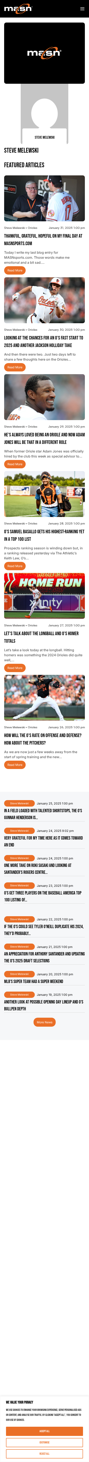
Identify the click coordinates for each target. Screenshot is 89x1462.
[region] (44, 1429)
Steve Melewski (19, 803)
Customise (44, 1442)
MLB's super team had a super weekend (33, 981)
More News (44, 1022)
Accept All (45, 1431)
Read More (14, 270)
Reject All (44, 1454)
